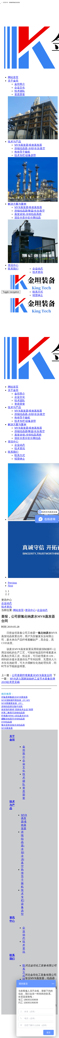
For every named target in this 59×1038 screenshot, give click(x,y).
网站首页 (13, 77)
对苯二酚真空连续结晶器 (13, 712)
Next (10, 585)
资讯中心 (13, 265)
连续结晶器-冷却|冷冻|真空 (29, 148)
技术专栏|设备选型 (25, 155)
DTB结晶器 (6, 722)
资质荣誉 (19, 94)
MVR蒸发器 (7, 728)
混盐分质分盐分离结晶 (27, 217)
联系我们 (13, 268)
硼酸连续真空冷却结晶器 (13, 719)
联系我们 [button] (13, 451)
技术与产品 (14, 141)
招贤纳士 (37, 295)
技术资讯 (37, 272)
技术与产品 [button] (14, 407)
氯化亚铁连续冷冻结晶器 (13, 725)
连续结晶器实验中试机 (12, 706)
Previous (12, 582)
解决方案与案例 (17, 203)
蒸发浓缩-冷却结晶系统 (27, 214)
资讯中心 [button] (13, 441)
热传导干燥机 (22, 151)
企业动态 (37, 268)
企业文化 (19, 87)
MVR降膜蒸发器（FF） (12, 703)
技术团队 (19, 91)
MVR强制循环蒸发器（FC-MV (15, 700)
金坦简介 (19, 84)
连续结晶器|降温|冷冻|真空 (29, 210)
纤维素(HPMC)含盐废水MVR (15, 715)
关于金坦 (13, 80)
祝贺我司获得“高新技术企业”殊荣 (17, 709)
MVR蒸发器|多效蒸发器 (28, 145)
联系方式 (37, 291)
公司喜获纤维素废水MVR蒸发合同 (32, 675)
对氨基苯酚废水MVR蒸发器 (14, 697)
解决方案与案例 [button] (17, 424)
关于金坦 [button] (13, 390)
